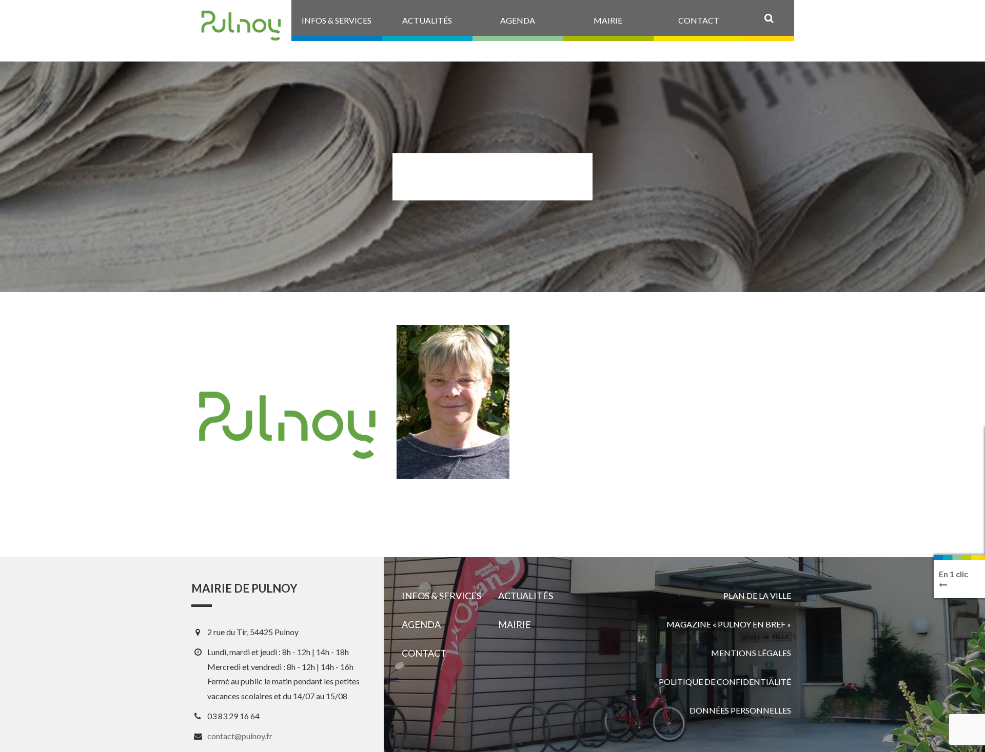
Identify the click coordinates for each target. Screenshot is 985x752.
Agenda (421, 624)
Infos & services (441, 595)
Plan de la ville (757, 595)
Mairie (514, 624)
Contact (424, 653)
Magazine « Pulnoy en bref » (728, 624)
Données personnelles (740, 710)
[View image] (453, 402)
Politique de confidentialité (725, 681)
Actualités (525, 595)
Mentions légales (751, 653)
